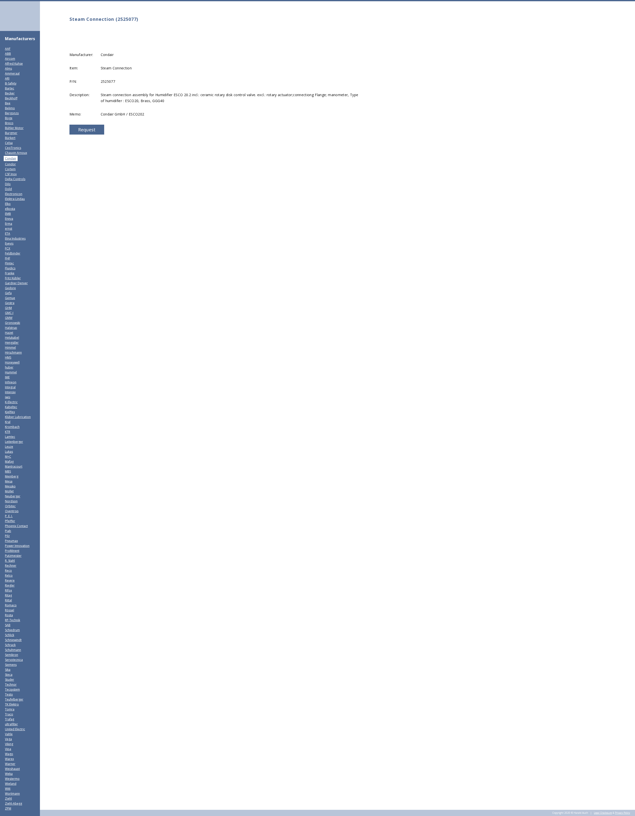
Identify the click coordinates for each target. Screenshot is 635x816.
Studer (9, 679)
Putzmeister (13, 556)
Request (86, 130)
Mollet (9, 491)
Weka (9, 774)
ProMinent (12, 551)
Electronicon (13, 194)
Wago (9, 754)
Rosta (9, 615)
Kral (7, 422)
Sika (7, 670)
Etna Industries (15, 238)
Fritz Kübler (13, 278)
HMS (8, 357)
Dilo (8, 184)
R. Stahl (10, 561)
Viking (9, 744)
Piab (8, 531)
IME (7, 377)
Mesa (8, 481)
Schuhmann (13, 650)
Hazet (9, 333)
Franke (9, 273)
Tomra (9, 709)
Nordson (11, 501)
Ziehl (8, 798)
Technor (11, 684)
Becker (10, 93)
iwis (7, 397)
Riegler (10, 585)
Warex (9, 759)
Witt (7, 789)
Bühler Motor (14, 128)
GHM (8, 308)
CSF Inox (11, 174)
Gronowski (12, 323)
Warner (10, 764)
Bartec (9, 88)
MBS (8, 471)
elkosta (10, 209)
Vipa (8, 749)
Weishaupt (12, 769)
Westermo (12, 779)
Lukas (9, 452)
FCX (7, 248)
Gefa (8, 293)
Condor (10, 164)
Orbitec (10, 506)
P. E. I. (9, 516)
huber (9, 367)
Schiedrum (12, 630)
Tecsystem (12, 689)
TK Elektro (12, 704)
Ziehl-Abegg (13, 803)
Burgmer (11, 133)
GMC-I (9, 313)
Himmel (10, 347)
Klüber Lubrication (18, 417)
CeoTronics (13, 148)
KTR (7, 432)
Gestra (9, 303)
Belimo (10, 108)
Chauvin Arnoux (16, 153)
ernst (8, 228)
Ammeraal (12, 73)
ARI (7, 78)
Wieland (10, 784)
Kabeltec (11, 407)
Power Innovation (17, 546)
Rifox (8, 590)
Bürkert (10, 138)
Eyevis (9, 243)
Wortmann (12, 793)
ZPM (8, 808)
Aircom (10, 58)
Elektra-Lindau (15, 199)
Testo (9, 694)
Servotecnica (14, 660)
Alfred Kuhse (14, 63)
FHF (7, 258)
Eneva (9, 219)
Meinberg (11, 476)
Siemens (11, 665)
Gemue (10, 298)
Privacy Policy (622, 813)
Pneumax (11, 541)
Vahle (9, 734)
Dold (8, 189)
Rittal (8, 600)
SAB (7, 625)
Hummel (11, 372)
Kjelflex (10, 412)
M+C (8, 456)
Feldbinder (12, 253)
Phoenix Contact (16, 526)
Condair (10, 158)
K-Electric (11, 402)
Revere (10, 580)
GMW (8, 318)
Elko (8, 204)
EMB (8, 214)
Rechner (10, 565)
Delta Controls (15, 179)
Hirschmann (13, 352)
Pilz (7, 536)
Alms (8, 68)
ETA (7, 233)
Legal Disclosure (603, 813)
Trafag (9, 719)
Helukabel (12, 338)
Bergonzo (12, 113)
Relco (9, 575)
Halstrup (11, 328)
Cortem (10, 169)
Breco (9, 123)
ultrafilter (11, 724)
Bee (7, 103)
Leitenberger (14, 442)
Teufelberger (14, 699)
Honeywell (12, 362)
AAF (7, 49)
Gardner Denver (16, 283)
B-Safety (10, 83)
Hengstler (12, 342)
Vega (8, 739)
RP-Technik (12, 620)
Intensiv (10, 392)
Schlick (9, 635)
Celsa (9, 143)
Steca (8, 675)
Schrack (10, 645)
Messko (10, 486)
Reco (8, 570)
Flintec (9, 263)
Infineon (10, 382)
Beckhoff (11, 98)
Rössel (9, 610)
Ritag (8, 595)
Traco (9, 714)
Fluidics (10, 268)
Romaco (11, 605)
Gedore (10, 288)
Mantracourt (13, 466)
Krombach (12, 427)
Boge (8, 118)
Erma (8, 224)
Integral (10, 387)
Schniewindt (13, 640)
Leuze (9, 447)
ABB (8, 54)
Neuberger (12, 496)
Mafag (9, 461)
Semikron (11, 655)
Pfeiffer (10, 521)
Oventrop (12, 511)
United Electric (15, 729)
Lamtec (10, 437)
